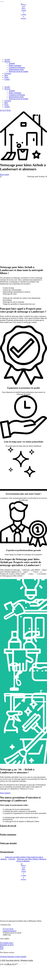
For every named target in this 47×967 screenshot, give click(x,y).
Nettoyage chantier (8, 843)
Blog (6, 75)
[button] (23, 83)
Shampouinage (7, 852)
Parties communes (15, 65)
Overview (11, 859)
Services (7, 61)
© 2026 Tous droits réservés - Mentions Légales (16, 960)
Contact (7, 79)
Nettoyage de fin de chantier (18, 71)
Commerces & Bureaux (17, 67)
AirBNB (12, 63)
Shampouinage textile (16, 69)
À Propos (7, 73)
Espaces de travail (8, 826)
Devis (6, 77)
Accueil (7, 59)
